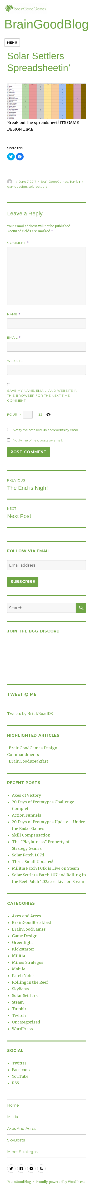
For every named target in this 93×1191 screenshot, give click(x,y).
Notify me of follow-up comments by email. (46, 430)
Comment (18, 243)
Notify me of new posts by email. (38, 440)
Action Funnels (26, 815)
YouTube (20, 1076)
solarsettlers (37, 186)
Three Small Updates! (32, 861)
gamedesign (17, 186)
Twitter (19, 1063)
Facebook (21, 1069)
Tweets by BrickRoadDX (30, 713)
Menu (12, 42)
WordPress (22, 1028)
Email (14, 338)
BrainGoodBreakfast (28, 761)
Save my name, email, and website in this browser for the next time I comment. (42, 395)
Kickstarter (23, 949)
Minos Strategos (27, 962)
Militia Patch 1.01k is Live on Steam (45, 868)
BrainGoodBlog (46, 24)
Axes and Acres (26, 916)
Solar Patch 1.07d (28, 855)
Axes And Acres (21, 1128)
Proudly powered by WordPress (60, 1182)
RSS (15, 1083)
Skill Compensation (31, 835)
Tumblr (75, 181)
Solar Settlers (25, 995)
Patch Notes (23, 975)
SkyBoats (20, 988)
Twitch (19, 1015)
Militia (18, 955)
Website (15, 361)
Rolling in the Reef (30, 982)
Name (14, 314)
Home (13, 1105)
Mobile (18, 969)
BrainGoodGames (54, 181)
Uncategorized (26, 1022)
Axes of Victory (26, 795)
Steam (18, 1002)
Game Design (24, 935)
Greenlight (22, 942)
